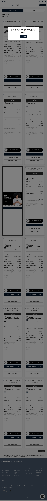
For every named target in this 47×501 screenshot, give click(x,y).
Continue (23, 36)
